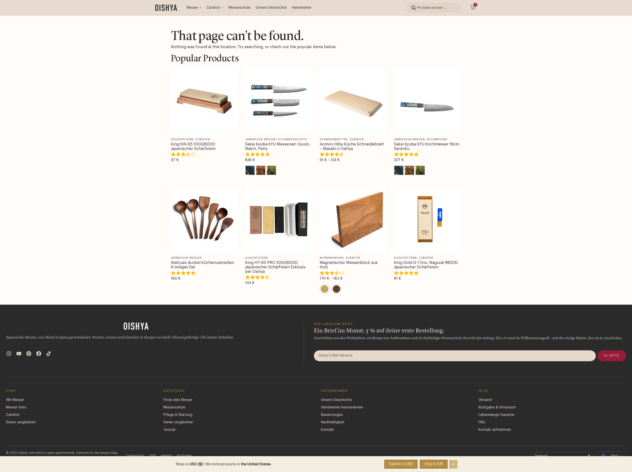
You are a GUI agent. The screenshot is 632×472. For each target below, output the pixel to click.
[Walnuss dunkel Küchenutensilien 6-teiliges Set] (204, 219)
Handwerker (301, 7)
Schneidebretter (334, 139)
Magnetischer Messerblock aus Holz (349, 265)
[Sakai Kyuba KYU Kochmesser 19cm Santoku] (427, 101)
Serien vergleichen (21, 422)
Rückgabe (184, 455)
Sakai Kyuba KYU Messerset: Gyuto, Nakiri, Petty (277, 146)
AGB (152, 455)
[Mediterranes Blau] (250, 170)
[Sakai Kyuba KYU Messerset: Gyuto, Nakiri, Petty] (278, 101)
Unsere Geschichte (271, 7)
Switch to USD (401, 464)
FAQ (482, 422)
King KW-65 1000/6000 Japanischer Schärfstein (193, 146)
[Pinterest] (29, 354)
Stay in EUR (434, 464)
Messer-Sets (16, 407)
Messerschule (239, 7)
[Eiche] (325, 289)
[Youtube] (19, 354)
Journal (169, 430)
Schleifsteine (182, 139)
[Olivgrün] (271, 170)
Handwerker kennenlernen (342, 407)
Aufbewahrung (332, 257)
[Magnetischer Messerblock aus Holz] (353, 219)
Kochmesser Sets (292, 139)
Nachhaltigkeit (332, 422)
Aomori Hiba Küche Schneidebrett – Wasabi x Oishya (352, 146)
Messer (192, 7)
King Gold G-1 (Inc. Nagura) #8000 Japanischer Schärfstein (426, 265)
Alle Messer (15, 400)
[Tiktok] (49, 354)
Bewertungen (332, 415)
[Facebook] (39, 354)
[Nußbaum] (336, 289)
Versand (485, 400)
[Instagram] (9, 354)
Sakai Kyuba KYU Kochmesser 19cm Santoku (426, 146)
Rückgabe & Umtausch (497, 407)
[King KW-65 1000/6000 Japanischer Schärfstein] (204, 101)
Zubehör (213, 7)
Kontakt (327, 430)
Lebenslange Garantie (496, 415)
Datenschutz (135, 455)
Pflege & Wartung (177, 415)
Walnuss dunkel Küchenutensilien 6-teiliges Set (202, 265)
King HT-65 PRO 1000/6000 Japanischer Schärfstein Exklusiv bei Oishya (275, 267)
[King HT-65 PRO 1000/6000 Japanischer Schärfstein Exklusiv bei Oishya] (278, 219)
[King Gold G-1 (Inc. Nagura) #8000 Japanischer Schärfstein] (427, 219)
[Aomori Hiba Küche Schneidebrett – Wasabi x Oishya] (353, 101)
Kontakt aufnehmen (495, 430)
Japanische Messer (260, 139)
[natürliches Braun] (261, 170)
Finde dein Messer (177, 400)
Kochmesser (437, 139)
